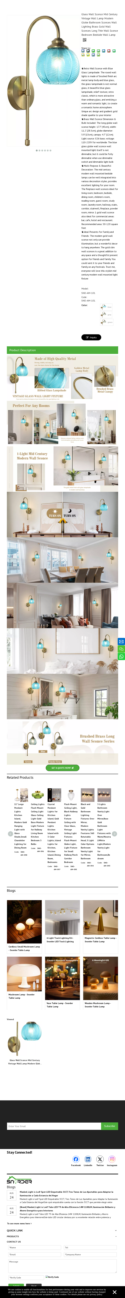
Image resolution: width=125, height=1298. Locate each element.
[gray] (103, 315)
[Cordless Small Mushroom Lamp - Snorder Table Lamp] (24, 921)
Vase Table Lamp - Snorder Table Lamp (60, 1005)
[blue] (103, 307)
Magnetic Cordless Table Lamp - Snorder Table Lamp (100, 940)
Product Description (22, 350)
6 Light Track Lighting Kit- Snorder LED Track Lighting (60, 940)
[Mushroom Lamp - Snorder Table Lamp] (24, 974)
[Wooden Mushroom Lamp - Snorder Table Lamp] (100, 978)
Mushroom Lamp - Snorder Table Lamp (21, 996)
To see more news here (18, 1223)
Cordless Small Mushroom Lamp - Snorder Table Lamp (24, 948)
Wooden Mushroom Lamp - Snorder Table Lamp (98, 1005)
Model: (85, 288)
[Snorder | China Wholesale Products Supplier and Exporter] (19, 1180)
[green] (103, 322)
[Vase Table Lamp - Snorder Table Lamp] (62, 978)
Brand (23, 1207)
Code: (84, 297)
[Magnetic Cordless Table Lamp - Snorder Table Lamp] (100, 917)
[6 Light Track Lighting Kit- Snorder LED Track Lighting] (62, 917)
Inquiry (93, 337)
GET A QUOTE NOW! (61, 768)
